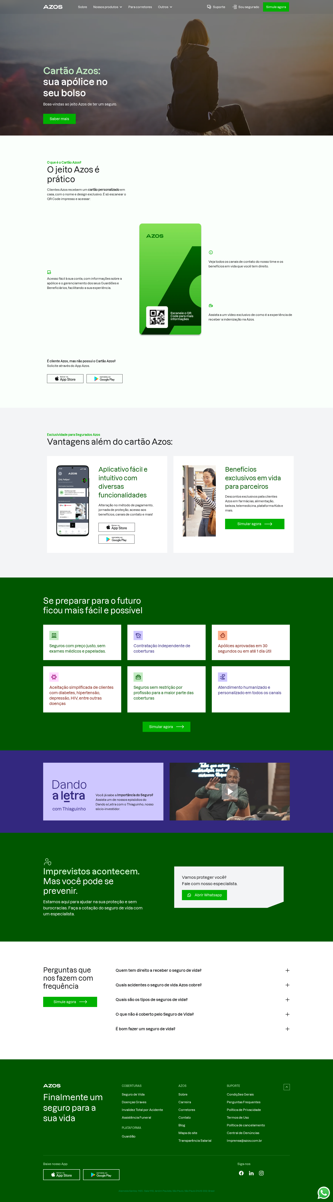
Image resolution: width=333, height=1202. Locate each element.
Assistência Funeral (136, 1117)
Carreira (184, 1102)
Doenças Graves (134, 1102)
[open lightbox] (230, 791)
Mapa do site (187, 1133)
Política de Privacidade (244, 1110)
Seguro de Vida (133, 1094)
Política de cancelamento (246, 1125)
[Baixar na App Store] (65, 378)
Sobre (82, 7)
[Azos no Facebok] (241, 1173)
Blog (181, 1125)
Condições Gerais (240, 1094)
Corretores (186, 1110)
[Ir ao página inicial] (52, 7)
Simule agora (276, 7)
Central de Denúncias (243, 1133)
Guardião (128, 1136)
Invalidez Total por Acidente (142, 1110)
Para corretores (140, 7)
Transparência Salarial (194, 1140)
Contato (184, 1117)
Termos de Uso (238, 1117)
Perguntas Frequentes (243, 1102)
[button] (107, 7)
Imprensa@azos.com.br (244, 1140)
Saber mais (59, 119)
